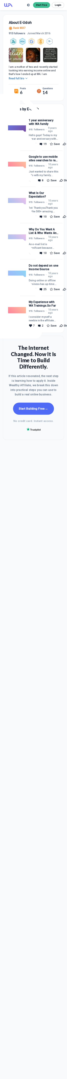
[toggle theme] (28, 5)
